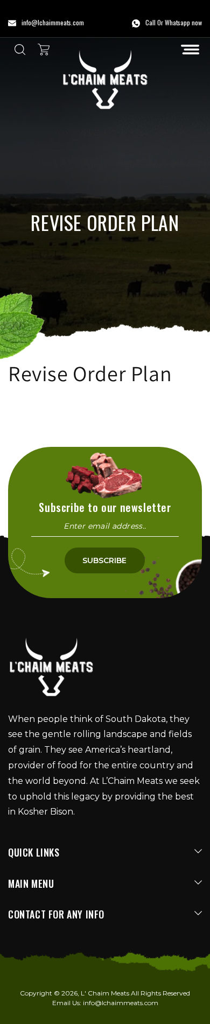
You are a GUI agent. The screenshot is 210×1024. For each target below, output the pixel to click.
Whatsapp (177, 22)
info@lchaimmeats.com (120, 1003)
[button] (190, 49)
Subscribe (104, 560)
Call (150, 22)
